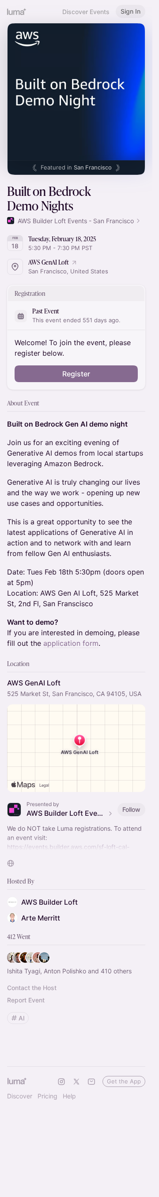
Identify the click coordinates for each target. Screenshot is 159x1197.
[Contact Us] (91, 1081)
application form (70, 643)
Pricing (47, 1096)
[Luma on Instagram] (61, 1081)
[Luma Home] (16, 11)
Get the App (124, 1081)
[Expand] (76, 847)
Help (69, 1096)
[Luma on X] (76, 1081)
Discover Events (86, 11)
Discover (19, 1096)
